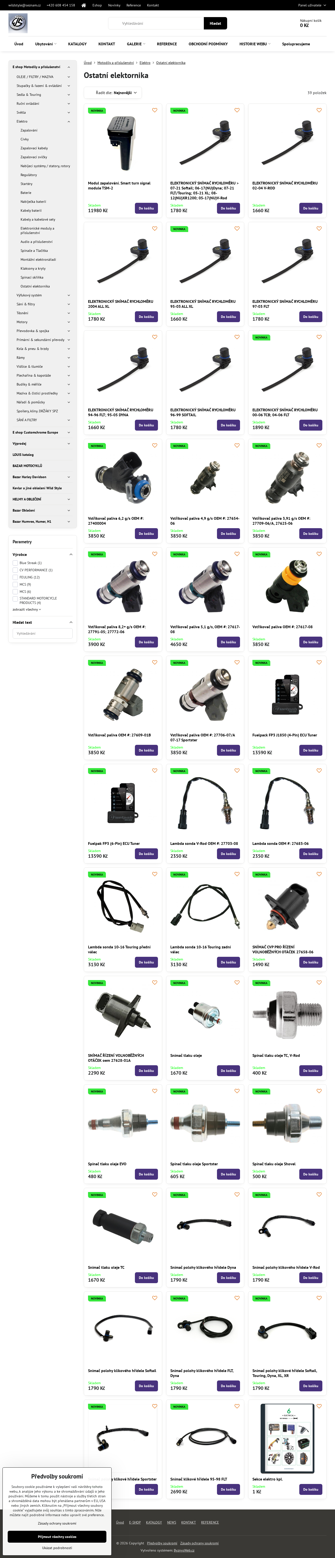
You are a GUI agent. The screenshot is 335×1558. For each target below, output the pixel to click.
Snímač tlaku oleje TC (106, 1267)
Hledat (215, 23)
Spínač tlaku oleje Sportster (194, 1163)
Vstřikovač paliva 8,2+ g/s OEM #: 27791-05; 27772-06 (117, 629)
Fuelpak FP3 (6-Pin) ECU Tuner (114, 843)
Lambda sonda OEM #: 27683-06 (280, 843)
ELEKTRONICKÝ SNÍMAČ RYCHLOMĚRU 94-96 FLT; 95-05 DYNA (120, 412)
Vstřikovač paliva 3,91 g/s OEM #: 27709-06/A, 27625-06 (281, 521)
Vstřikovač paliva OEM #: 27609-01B (119, 734)
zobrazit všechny (26, 609)
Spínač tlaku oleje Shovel (274, 1163)
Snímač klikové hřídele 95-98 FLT (198, 1479)
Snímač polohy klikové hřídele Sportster (122, 1479)
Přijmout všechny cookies (57, 1536)
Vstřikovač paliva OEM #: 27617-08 (282, 626)
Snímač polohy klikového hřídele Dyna (203, 1267)
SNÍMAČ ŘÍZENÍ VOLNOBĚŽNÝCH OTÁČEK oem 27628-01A (116, 1058)
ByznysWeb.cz (184, 1550)
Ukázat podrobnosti (57, 1548)
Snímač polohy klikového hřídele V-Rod (286, 1267)
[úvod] (84, 5)
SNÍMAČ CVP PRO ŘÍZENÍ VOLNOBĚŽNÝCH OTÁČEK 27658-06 (282, 949)
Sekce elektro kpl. (267, 1479)
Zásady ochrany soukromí (199, 1543)
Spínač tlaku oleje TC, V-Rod (276, 1055)
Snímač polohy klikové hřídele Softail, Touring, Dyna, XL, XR (284, 1373)
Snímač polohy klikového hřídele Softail (122, 1370)
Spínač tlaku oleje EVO (107, 1163)
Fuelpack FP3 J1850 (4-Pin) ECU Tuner (284, 734)
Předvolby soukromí (162, 1543)
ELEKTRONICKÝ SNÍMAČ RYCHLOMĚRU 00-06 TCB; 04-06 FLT (285, 412)
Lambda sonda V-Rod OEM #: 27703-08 (204, 843)
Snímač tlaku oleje (186, 1055)
